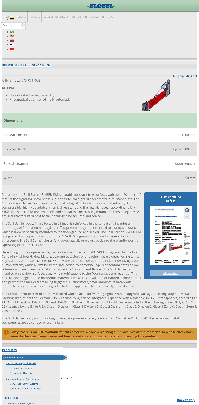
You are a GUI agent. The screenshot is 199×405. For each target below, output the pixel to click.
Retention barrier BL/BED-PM (26, 65)
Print (193, 76)
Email (181, 76)
